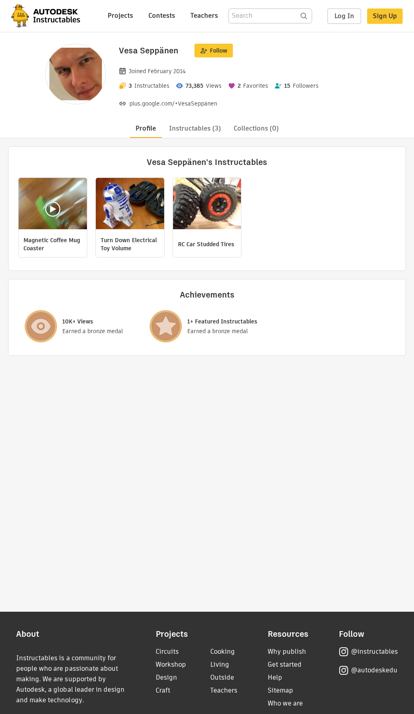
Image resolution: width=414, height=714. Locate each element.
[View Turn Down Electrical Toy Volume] (130, 204)
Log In (344, 16)
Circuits (167, 651)
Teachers (204, 15)
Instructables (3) (195, 128)
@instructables (374, 651)
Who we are (285, 703)
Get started (285, 664)
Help (275, 677)
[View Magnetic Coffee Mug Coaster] (53, 204)
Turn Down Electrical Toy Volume (129, 244)
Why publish (287, 651)
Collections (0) (256, 128)
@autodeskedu (374, 670)
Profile (145, 128)
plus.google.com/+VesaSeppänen (173, 103)
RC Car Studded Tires (206, 244)
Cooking (222, 651)
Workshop (171, 664)
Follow (218, 50)
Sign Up (385, 16)
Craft (163, 690)
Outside (222, 677)
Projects (120, 15)
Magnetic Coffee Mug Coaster (51, 244)
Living (219, 664)
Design (166, 677)
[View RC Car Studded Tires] (207, 204)
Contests (161, 15)
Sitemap (280, 690)
